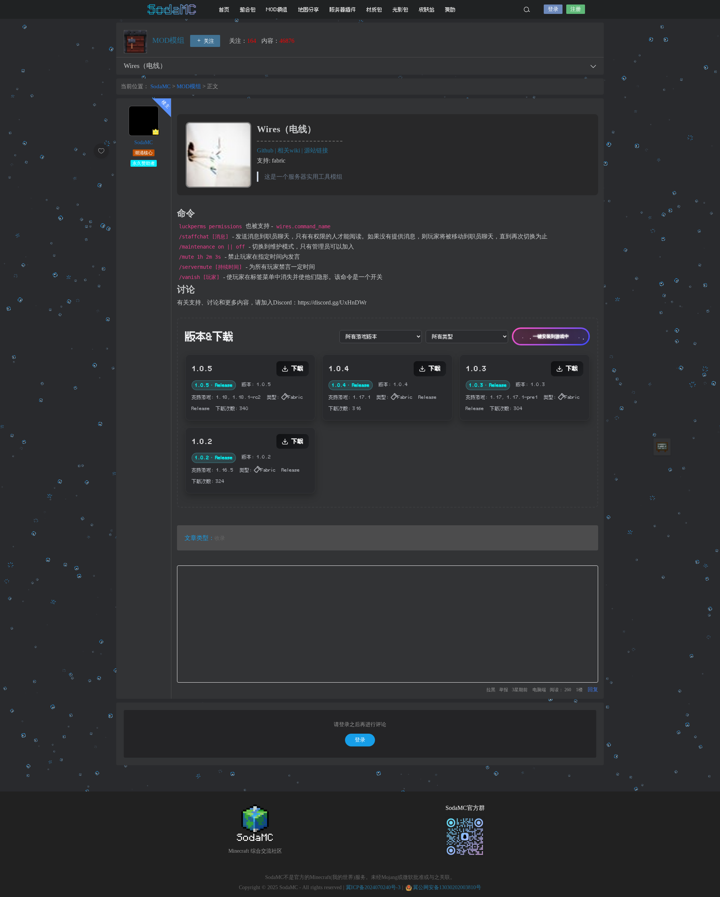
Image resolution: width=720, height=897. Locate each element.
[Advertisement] (387, 624)
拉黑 (490, 689)
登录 (553, 9)
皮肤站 (427, 9)
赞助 (450, 9)
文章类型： (199, 538)
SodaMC (172, 9)
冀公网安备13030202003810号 (447, 887)
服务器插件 (343, 9)
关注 (208, 41)
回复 (593, 689)
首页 (224, 9)
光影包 (400, 9)
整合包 (248, 9)
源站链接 (316, 150)
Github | (267, 150)
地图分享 (308, 9)
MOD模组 (277, 9)
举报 (503, 689)
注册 (575, 9)
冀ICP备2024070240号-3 (373, 887)
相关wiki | (291, 150)
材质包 (374, 9)
